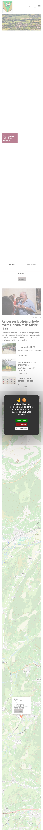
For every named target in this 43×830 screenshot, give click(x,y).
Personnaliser (21, 428)
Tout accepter (22, 420)
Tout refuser (21, 424)
